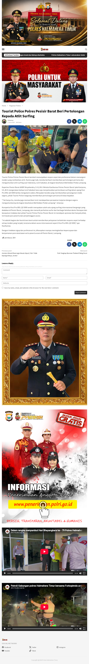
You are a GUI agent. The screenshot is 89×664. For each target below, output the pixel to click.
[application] (44, 552)
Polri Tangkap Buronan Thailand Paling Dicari (72, 252)
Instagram (62, 647)
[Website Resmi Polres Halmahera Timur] (44, 49)
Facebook (8, 647)
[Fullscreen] (84, 573)
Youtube (7, 651)
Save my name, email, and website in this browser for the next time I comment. (31, 288)
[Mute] (80, 573)
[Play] (5, 573)
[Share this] (69, 121)
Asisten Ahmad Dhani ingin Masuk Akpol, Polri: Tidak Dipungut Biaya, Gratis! (19, 253)
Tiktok (34, 651)
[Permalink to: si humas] (4, 121)
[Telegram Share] (79, 121)
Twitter (34, 647)
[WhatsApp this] (85, 121)
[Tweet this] (74, 121)
